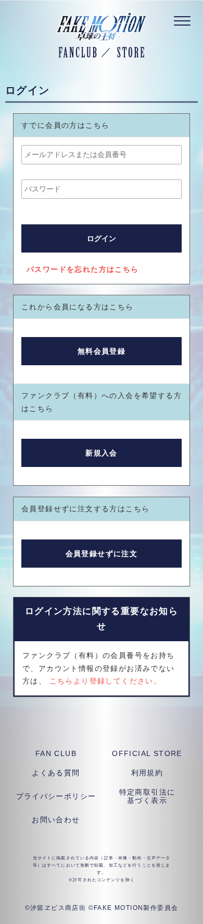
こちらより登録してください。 (105, 681)
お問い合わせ (56, 819)
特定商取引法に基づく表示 (147, 796)
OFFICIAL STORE (147, 753)
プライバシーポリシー (56, 796)
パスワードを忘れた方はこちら (83, 269)
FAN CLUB (56, 753)
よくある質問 (56, 773)
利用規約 (147, 773)
